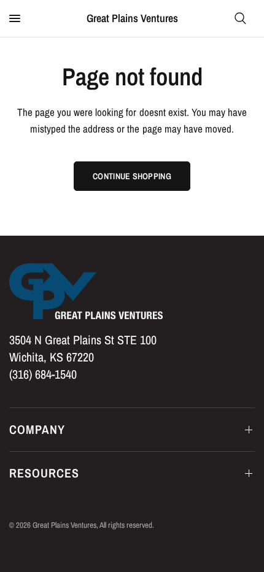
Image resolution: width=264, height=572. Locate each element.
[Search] (240, 18)
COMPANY (37, 429)
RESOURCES (44, 473)
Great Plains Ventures (132, 18)
